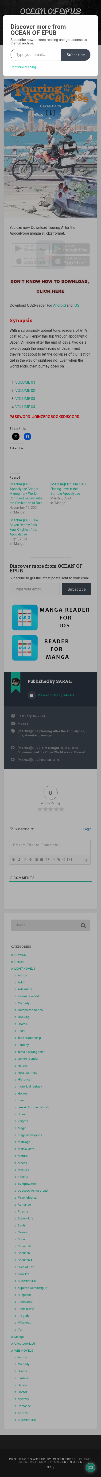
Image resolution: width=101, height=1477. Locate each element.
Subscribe (76, 54)
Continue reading (23, 67)
